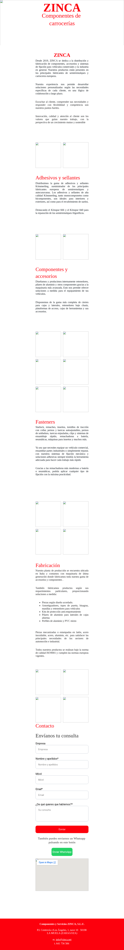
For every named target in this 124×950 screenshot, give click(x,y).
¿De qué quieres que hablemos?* (54, 804)
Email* (39, 789)
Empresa (40, 743)
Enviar (62, 829)
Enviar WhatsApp (62, 851)
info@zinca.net (63, 939)
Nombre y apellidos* (47, 758)
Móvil (39, 773)
